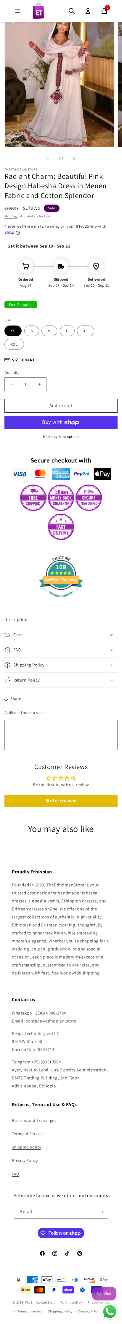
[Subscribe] (101, 1212)
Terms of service (29, 1311)
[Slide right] (74, 158)
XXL (14, 344)
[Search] (72, 11)
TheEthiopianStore (39, 1302)
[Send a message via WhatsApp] (109, 1311)
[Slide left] (47, 158)
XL (85, 331)
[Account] (88, 11)
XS (13, 331)
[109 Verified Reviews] (61, 600)
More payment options (61, 436)
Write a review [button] (60, 800)
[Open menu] (18, 11)
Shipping (10, 216)
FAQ (15, 1174)
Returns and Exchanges (34, 1120)
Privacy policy (98, 1302)
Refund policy (71, 1302)
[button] (61, 619)
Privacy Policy (25, 1160)
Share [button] (15, 698)
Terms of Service (27, 1133)
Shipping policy (26, 1147)
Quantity (11, 372)
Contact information (94, 1311)
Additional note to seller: (25, 712)
